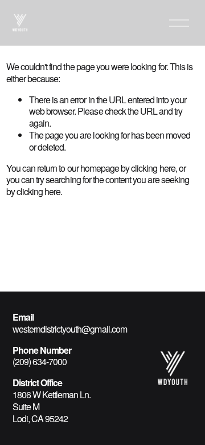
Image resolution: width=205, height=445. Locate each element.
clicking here (153, 168)
